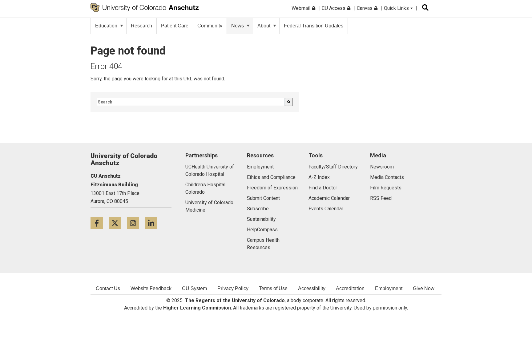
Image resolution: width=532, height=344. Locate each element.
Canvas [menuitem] (365, 8)
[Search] (289, 102)
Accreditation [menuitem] (350, 288)
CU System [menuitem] (194, 288)
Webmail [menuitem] (302, 8)
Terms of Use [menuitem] (273, 288)
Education (106, 25)
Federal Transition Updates (313, 25)
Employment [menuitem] (388, 288)
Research (141, 25)
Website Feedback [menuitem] (151, 288)
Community (209, 25)
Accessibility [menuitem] (311, 288)
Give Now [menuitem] (423, 288)
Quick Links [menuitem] (397, 8)
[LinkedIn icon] (153, 223)
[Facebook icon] (100, 223)
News (237, 25)
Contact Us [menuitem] (108, 288)
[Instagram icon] (136, 223)
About (263, 25)
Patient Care (174, 25)
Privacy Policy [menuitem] (232, 288)
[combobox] (191, 102)
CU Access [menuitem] (334, 8)
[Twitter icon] (118, 223)
